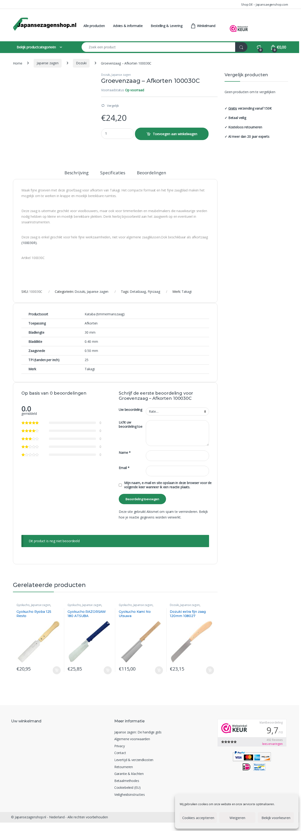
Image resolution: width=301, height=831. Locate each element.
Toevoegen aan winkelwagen (175, 134)
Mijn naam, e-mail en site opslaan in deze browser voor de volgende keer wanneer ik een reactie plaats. (168, 485)
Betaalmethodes (126, 780)
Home (17, 63)
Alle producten (94, 25)
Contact (120, 753)
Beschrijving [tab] (76, 173)
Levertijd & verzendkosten (134, 760)
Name (125, 452)
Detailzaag (138, 291)
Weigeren (237, 817)
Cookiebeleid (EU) (127, 787)
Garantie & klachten (129, 773)
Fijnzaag (154, 291)
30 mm (90, 332)
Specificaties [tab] (112, 173)
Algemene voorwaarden (132, 739)
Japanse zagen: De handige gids (138, 732)
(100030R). (29, 242)
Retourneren (123, 767)
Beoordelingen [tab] (151, 173)
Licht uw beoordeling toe (131, 424)
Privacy (119, 746)
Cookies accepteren (198, 817)
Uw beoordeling (130, 410)
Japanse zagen (47, 63)
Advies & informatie (128, 25)
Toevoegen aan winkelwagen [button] (50, 670)
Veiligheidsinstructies (129, 794)
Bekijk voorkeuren (275, 817)
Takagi (186, 291)
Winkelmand (205, 25)
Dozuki (81, 63)
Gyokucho (23, 605)
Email (124, 468)
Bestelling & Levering (166, 25)
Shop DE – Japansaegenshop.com (264, 4)
